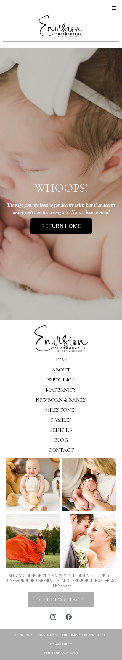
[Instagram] (53, 617)
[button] (113, 8)
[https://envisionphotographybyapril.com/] (61, 337)
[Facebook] (68, 617)
